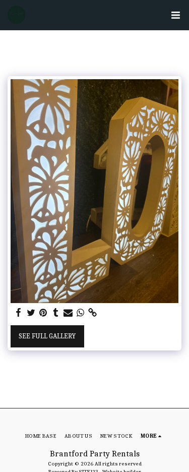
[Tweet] (31, 313)
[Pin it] (43, 313)
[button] (175, 15)
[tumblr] (55, 313)
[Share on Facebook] (18, 313)
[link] (92, 313)
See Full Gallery (47, 336)
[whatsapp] (80, 313)
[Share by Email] (68, 313)
